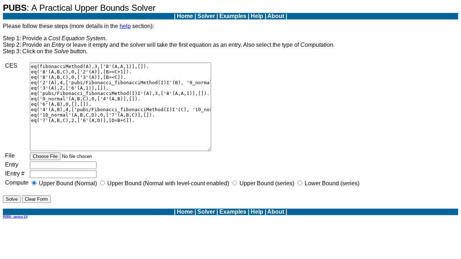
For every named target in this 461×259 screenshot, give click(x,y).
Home (185, 16)
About (275, 16)
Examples (232, 16)
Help (257, 16)
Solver (206, 16)
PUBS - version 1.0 (15, 216)
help (125, 26)
